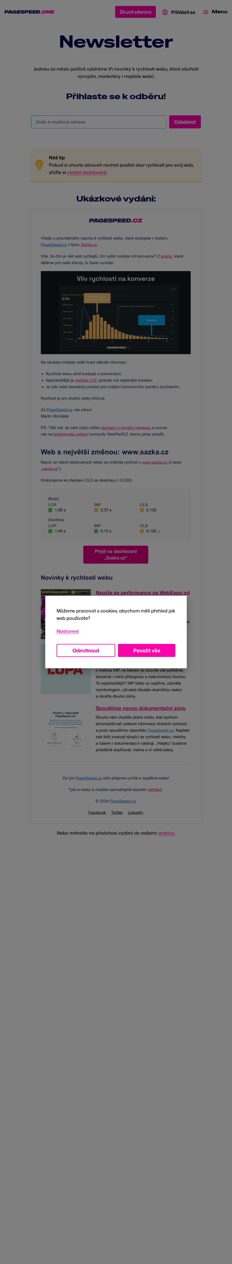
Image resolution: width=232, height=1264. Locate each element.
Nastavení (68, 631)
